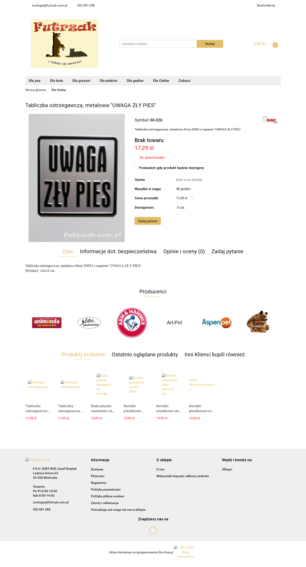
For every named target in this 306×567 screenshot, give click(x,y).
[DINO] (270, 120)
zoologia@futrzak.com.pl (51, 502)
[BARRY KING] (259, 323)
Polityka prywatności (106, 489)
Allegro (227, 469)
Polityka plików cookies (107, 496)
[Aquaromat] (89, 323)
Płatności (97, 476)
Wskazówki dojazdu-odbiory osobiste (182, 476)
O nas (160, 469)
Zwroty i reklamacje (105, 503)
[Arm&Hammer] (131, 323)
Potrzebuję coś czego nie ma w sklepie (118, 509)
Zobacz (185, 80)
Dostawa (97, 469)
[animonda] (46, 323)
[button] (100, 460)
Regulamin (98, 483)
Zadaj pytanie (147, 221)
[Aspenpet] (217, 323)
